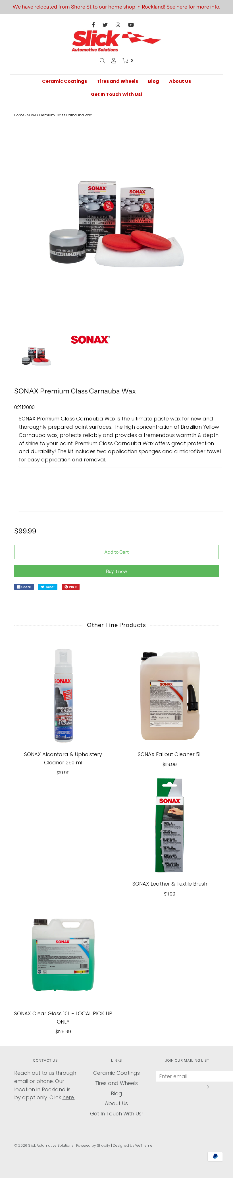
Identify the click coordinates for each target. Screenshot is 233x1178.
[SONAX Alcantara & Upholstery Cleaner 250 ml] (63, 696)
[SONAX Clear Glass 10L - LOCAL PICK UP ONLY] (63, 955)
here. (69, 1097)
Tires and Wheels (117, 81)
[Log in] (114, 60)
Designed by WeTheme (132, 1145)
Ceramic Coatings (64, 81)
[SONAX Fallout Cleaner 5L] (170, 696)
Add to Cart (116, 552)
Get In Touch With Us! (117, 94)
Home (19, 115)
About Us (180, 81)
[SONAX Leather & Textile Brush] (170, 825)
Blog (153, 81)
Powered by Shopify (93, 1145)
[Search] (102, 60)
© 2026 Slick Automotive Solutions (44, 1145)
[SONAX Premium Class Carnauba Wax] (36, 356)
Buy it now (116, 571)
